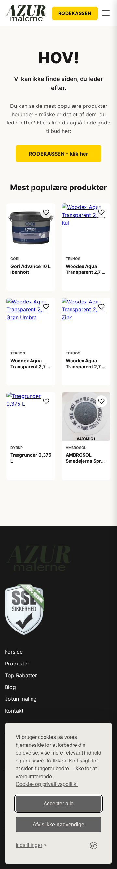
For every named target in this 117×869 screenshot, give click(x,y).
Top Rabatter (21, 675)
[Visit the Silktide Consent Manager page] (93, 845)
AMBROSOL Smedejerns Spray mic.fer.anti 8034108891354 (86, 464)
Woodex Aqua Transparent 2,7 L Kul (85, 272)
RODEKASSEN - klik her (58, 153)
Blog (10, 687)
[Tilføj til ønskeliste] (46, 212)
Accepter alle (59, 803)
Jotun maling (21, 699)
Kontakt (14, 710)
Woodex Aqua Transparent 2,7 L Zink (85, 366)
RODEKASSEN (74, 13)
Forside (14, 651)
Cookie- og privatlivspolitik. (47, 784)
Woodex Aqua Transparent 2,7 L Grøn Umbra (29, 366)
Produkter (17, 663)
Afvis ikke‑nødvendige (58, 824)
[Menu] (105, 13)
